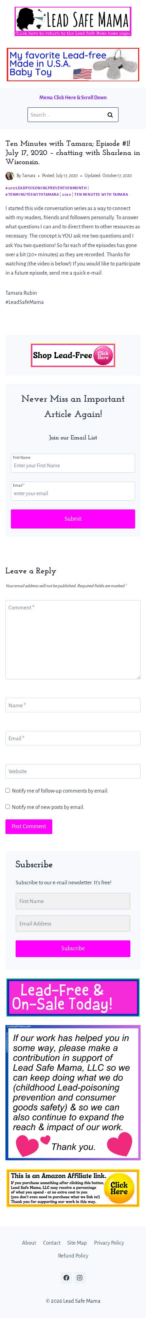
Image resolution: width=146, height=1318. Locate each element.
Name (17, 705)
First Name (22, 457)
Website (17, 771)
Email (18, 485)
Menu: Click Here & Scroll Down (73, 97)
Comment (21, 607)
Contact (51, 1243)
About (29, 1243)
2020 (66, 194)
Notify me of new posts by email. (48, 807)
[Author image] (9, 176)
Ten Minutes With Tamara (101, 194)
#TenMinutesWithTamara (32, 194)
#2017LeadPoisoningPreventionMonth (46, 188)
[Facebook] (66, 1278)
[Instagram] (80, 1278)
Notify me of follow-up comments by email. (60, 791)
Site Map (77, 1243)
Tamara (28, 175)
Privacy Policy (109, 1243)
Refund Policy (73, 1256)
